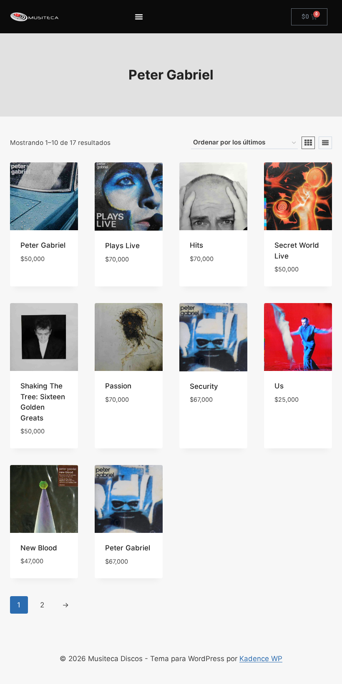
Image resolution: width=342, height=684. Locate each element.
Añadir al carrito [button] (37, 278)
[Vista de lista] (325, 143)
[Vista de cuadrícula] (308, 143)
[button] (44, 253)
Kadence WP (260, 658)
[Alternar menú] (139, 16)
